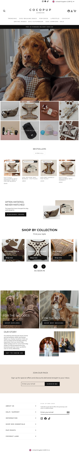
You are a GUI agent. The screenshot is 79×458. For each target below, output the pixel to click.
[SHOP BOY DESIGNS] (59, 309)
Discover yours (15, 214)
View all (39, 153)
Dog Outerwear (36, 21)
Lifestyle (55, 18)
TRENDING (12, 18)
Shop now (9, 258)
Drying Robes (20, 21)
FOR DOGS (44, 18)
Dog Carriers (52, 21)
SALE (62, 21)
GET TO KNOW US (14, 353)
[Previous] (35, 266)
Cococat (66, 18)
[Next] (43, 266)
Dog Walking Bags (28, 18)
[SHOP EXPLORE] (19, 309)
